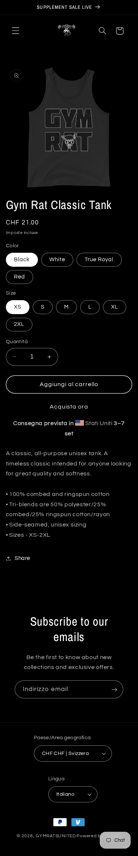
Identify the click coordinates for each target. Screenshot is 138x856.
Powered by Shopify (99, 836)
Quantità (17, 341)
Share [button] (22, 558)
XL (114, 307)
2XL (19, 324)
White (57, 259)
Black (22, 259)
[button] (15, 30)
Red (19, 277)
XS (17, 307)
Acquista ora (69, 407)
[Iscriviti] (114, 689)
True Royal (99, 259)
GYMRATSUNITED (56, 836)
